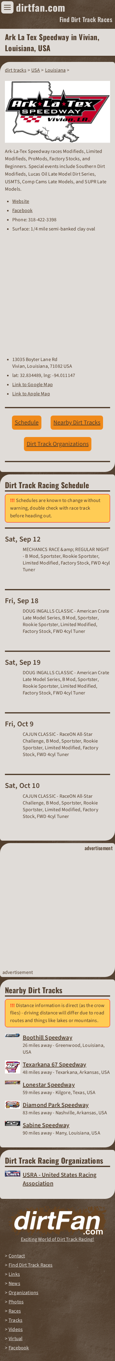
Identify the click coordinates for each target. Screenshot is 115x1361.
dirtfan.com (40, 7)
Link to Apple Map (31, 393)
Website (20, 201)
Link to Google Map (32, 384)
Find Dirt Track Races (85, 19)
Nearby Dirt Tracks (76, 422)
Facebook (22, 210)
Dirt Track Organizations (58, 444)
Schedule (27, 422)
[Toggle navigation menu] (7, 7)
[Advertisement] (57, 910)
